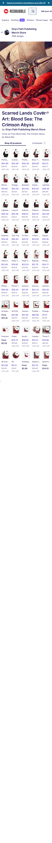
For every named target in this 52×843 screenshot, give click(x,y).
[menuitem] (5, 20)
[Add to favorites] (42, 112)
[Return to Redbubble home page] (15, 11)
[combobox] (32, 11)
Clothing (17, 20)
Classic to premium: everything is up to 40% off (26, 3)
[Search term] (32, 11)
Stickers (30, 20)
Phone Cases (42, 20)
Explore (5, 20)
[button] (26, 3)
